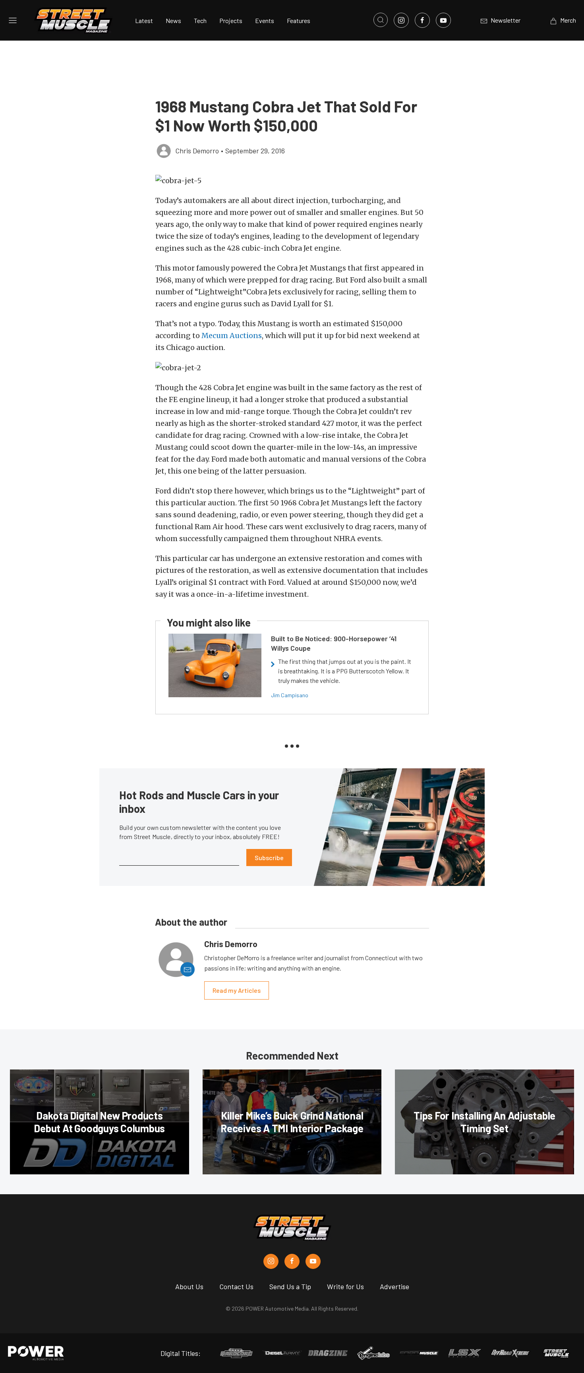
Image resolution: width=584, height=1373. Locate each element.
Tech (200, 20)
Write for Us (345, 1286)
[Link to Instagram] (401, 20)
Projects (230, 20)
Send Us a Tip (290, 1286)
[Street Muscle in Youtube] (313, 1261)
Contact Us (236, 1286)
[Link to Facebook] (422, 20)
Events (264, 20)
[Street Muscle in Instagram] (270, 1261)
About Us (189, 1286)
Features (298, 20)
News (173, 20)
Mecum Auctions (231, 335)
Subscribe (269, 857)
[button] (292, 180)
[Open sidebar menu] (12, 20)
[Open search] (380, 20)
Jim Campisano (289, 695)
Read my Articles (237, 990)
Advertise (394, 1286)
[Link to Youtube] (443, 20)
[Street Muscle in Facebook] (292, 1261)
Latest (144, 20)
